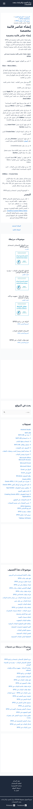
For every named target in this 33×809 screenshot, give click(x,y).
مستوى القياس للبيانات (24, 630)
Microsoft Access (25, 460)
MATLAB (28, 433)
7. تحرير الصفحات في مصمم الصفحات (19, 503)
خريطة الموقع (16, 788)
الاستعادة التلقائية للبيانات (20, 331)
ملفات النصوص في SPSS (23, 683)
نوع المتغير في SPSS (24, 706)
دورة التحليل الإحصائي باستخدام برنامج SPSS (18, 246)
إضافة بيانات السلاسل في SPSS (21, 607)
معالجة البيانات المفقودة (24, 620)
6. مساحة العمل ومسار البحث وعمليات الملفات (16, 451)
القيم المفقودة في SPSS (23, 712)
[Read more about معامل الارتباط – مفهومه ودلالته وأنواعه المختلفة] (22, 309)
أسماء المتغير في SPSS (24, 699)
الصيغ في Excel (26, 473)
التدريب (27, 249)
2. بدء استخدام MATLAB (23, 438)
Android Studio (26, 429)
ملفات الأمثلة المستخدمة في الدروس (20, 575)
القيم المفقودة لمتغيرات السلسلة (21, 627)
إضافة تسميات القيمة (24, 617)
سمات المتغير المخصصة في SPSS (20, 721)
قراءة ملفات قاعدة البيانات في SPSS (20, 686)
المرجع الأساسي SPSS (23, 324)
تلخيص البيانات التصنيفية (24, 633)
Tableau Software (25, 518)
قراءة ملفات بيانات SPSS (23, 591)
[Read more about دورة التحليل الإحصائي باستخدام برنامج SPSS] (22, 258)
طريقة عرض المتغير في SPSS (22, 696)
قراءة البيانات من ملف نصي (22, 601)
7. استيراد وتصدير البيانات (23, 454)
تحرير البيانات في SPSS (24, 727)
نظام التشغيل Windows (23, 476)
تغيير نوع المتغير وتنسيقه (23, 614)
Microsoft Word (25, 466)
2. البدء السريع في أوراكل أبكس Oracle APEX (17, 484)
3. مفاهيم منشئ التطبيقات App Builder (18, 488)
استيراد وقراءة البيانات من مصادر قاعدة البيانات (17, 598)
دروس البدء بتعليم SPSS (23, 515)
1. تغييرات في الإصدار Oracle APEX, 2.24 (18, 481)
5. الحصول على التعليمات (23, 448)
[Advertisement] (16, 379)
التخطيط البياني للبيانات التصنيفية (21, 636)
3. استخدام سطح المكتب (23, 441)
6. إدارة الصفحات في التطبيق (22, 500)
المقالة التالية (16, 229)
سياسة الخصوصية (16, 786)
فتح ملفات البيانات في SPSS (19, 340)
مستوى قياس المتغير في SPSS (21, 702)
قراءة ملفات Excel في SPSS (22, 594)
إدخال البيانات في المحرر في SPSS (20, 724)
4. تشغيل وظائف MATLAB (22, 444)
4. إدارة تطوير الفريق (24, 491)
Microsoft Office (25, 457)
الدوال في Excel (26, 469)
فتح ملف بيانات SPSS (24, 578)
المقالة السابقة (16, 226)
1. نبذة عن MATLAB (24, 435)
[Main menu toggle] (4, 3)
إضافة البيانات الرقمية (24, 604)
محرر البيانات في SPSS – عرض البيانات (19, 693)
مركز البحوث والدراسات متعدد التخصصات (22, 3)
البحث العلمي (25, 274)
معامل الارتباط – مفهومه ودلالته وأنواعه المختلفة (18, 297)
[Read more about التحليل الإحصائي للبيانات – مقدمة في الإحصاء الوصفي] (22, 283)
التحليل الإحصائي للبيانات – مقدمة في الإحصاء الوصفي (18, 271)
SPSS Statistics (26, 506)
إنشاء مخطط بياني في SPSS (22, 585)
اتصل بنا (16, 790)
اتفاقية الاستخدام (16, 783)
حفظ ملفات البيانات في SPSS (22, 689)
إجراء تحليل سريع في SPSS (22, 581)
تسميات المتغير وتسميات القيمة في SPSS (18, 709)
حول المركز (16, 781)
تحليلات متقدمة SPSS (24, 511)
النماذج (26, 141)
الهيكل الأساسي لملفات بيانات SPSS (20, 588)
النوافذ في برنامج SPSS (21, 321)
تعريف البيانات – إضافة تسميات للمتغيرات (18, 611)
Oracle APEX (26, 479)
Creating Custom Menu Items (17, 211)
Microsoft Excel (25, 463)
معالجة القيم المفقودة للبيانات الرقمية (19, 623)
